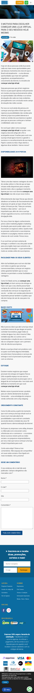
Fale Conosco (20, 589)
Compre (19, 2)
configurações (27, 679)
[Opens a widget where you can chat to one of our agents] (7, 690)
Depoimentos (20, 586)
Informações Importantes (23, 595)
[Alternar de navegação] (31, 2)
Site (2, 496)
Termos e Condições (22, 592)
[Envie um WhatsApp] (26, 2)
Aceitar (5, 682)
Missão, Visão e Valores (23, 599)
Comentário (6, 505)
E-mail (4, 487)
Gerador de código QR (7, 589)
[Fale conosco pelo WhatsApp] (29, 689)
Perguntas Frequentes (6, 586)
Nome (4, 478)
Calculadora (4, 592)
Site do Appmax (5, 595)
